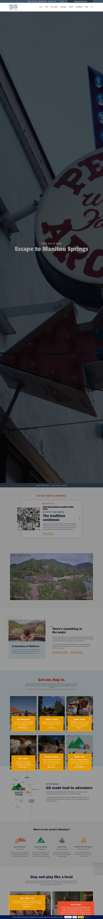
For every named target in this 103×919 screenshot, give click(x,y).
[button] (92, 7)
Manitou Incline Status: (42, 485)
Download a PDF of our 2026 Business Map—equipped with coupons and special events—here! (51, 689)
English (62, 1)
